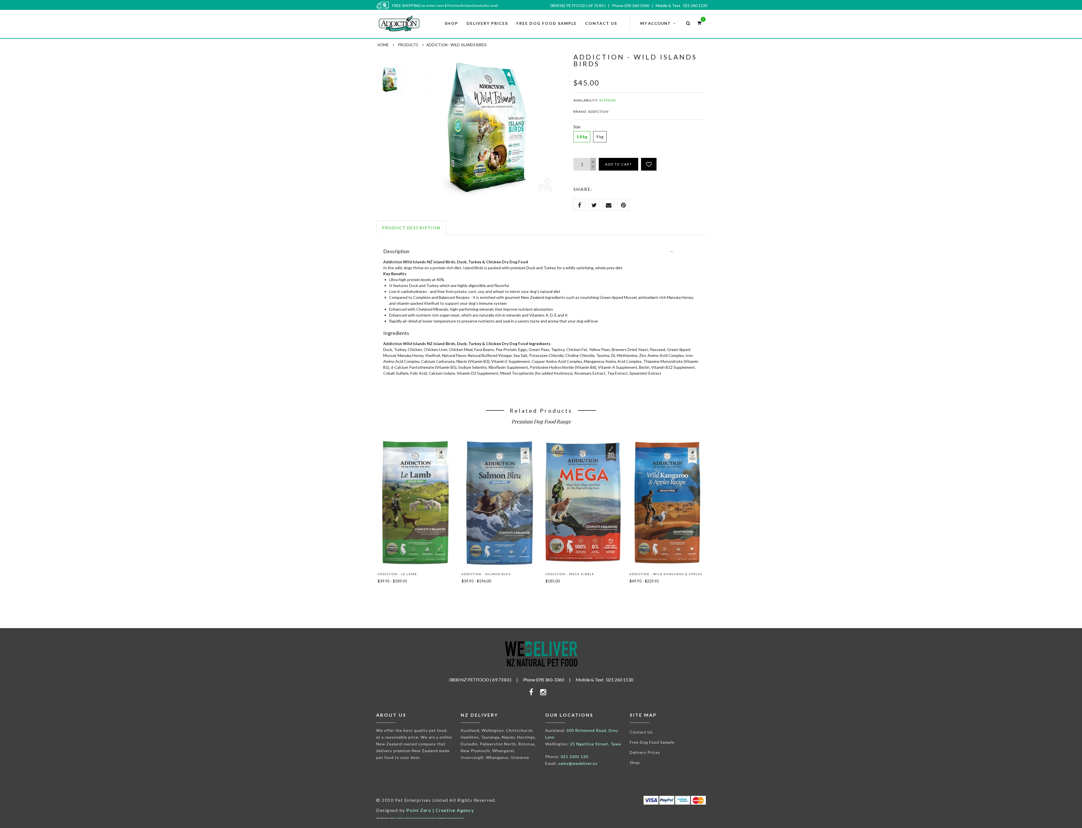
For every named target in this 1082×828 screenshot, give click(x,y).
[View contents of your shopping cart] (699, 22)
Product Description (411, 227)
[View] (415, 447)
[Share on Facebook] (579, 205)
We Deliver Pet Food (411, 818)
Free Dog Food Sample (652, 742)
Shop (635, 762)
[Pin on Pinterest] (623, 205)
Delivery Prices (645, 752)
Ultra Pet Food (423, 818)
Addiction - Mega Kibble (570, 574)
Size (576, 126)
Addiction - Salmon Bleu (486, 574)
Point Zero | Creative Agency (440, 810)
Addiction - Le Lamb (397, 574)
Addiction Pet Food (444, 818)
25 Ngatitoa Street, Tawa (595, 743)
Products (408, 45)
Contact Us (641, 732)
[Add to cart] (390, 594)
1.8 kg (582, 136)
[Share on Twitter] (594, 205)
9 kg (600, 136)
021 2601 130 (574, 756)
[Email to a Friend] (609, 205)
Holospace (392, 818)
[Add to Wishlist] (649, 164)
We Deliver (400, 818)
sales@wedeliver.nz (577, 763)
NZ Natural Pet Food (457, 818)
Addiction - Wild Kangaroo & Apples (665, 574)
